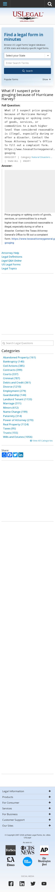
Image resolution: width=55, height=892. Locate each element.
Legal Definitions (12, 256)
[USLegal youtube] (44, 883)
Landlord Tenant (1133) (17, 399)
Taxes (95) (9, 428)
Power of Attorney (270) (18, 420)
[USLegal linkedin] (22, 883)
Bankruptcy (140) (13, 361)
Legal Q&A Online (12, 260)
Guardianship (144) (14, 395)
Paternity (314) (12, 416)
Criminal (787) (11, 378)
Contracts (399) (12, 370)
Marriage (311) (12, 403)
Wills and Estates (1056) (17, 437)
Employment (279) (14, 391)
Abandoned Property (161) (19, 357)
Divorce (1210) (12, 386)
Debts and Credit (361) (17, 382)
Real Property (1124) (16, 424)
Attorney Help (10, 253)
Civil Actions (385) (13, 365)
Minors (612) (10, 407)
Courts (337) (10, 374)
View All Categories (42, 440)
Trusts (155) (10, 432)
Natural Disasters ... (41, 157)
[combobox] (27, 67)
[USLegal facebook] (11, 883)
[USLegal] (27, 12)
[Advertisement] (27, 303)
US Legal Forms (11, 264)
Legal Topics (9, 268)
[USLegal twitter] (33, 883)
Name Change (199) (15, 411)
